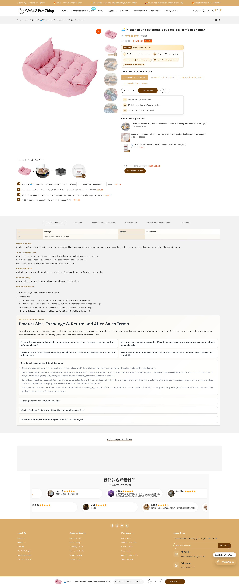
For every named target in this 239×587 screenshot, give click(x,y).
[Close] (151, 257)
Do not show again (121, 325)
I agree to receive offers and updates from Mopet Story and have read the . (121, 317)
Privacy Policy (121, 318)
